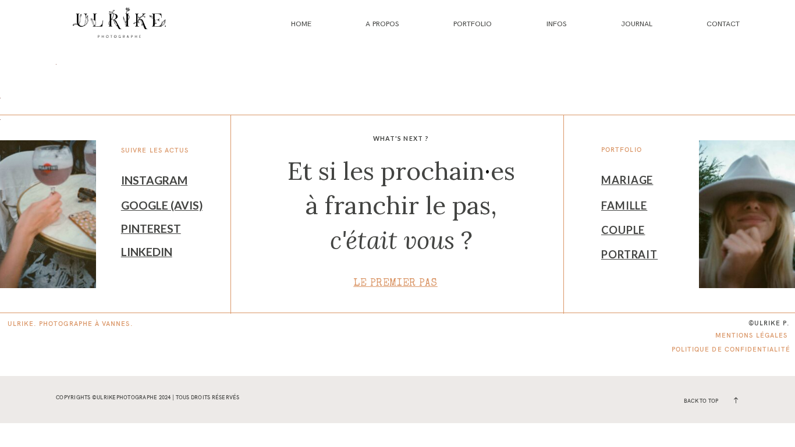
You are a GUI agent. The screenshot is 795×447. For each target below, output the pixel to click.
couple (623, 230)
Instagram (154, 180)
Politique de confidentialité (731, 349)
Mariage (627, 179)
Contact (723, 24)
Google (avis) (162, 205)
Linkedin (146, 251)
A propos (382, 24)
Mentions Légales (751, 335)
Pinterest (151, 228)
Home (301, 24)
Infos (556, 24)
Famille (624, 205)
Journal (636, 24)
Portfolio (472, 24)
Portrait (629, 254)
